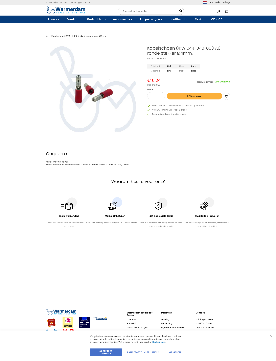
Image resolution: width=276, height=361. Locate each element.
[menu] (138, 19)
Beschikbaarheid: (205, 81)
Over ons (131, 319)
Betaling (165, 319)
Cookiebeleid (158, 342)
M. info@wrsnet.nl (204, 319)
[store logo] (65, 10)
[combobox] (151, 11)
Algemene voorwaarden (173, 327)
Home (47, 36)
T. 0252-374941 (204, 323)
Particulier (215, 2)
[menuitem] (53, 19)
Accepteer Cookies (105, 352)
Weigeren (175, 352)
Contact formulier (205, 327)
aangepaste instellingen (143, 352)
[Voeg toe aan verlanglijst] (226, 96)
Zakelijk (226, 2)
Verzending (166, 323)
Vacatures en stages (137, 327)
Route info (132, 323)
